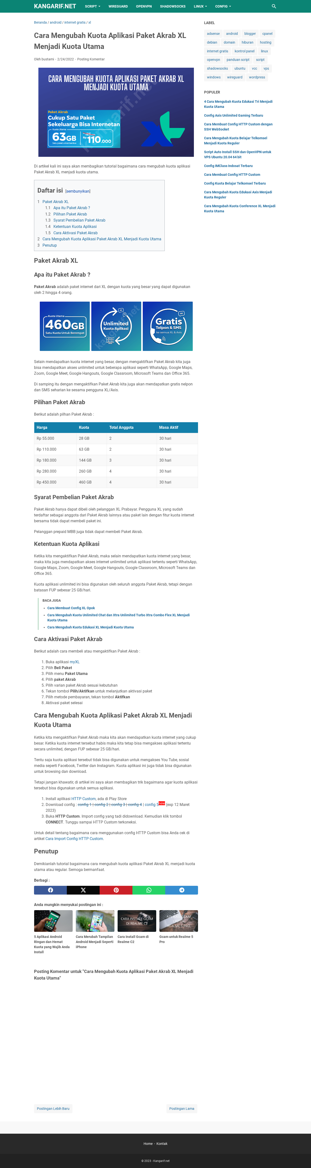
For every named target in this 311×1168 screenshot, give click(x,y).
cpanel (267, 34)
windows (214, 77)
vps (266, 68)
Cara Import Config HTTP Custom (74, 838)
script (260, 60)
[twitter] (83, 890)
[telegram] (181, 890)
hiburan (247, 42)
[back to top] (301, 1157)
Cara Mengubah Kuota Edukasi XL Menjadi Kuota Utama (90, 627)
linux (264, 51)
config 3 (118, 804)
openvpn (213, 60)
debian (212, 42)
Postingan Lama (181, 1109)
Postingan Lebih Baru (53, 1109)
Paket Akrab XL (56, 201)
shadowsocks (217, 68)
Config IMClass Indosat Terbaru (228, 166)
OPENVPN (144, 6)
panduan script (238, 60)
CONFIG (221, 6)
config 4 (135, 804)
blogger (250, 34)
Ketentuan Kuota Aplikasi (75, 226)
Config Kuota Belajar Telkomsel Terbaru (235, 183)
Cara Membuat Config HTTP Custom (232, 175)
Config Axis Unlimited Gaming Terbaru (233, 115)
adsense (213, 34)
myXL (75, 662)
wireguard (234, 77)
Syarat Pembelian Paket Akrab (79, 220)
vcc (254, 68)
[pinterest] (116, 890)
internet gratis (217, 51)
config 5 (152, 804)
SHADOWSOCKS (173, 6)
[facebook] (50, 890)
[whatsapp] (148, 890)
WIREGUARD (118, 6)
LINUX (199, 6)
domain (229, 42)
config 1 (85, 804)
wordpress (257, 77)
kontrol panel (244, 51)
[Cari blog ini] (274, 6)
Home (148, 1144)
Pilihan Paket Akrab (70, 214)
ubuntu (239, 68)
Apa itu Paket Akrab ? (71, 208)
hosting (265, 42)
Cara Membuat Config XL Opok (71, 608)
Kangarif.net (55, 6)
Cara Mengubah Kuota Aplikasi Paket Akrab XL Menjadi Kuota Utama (102, 239)
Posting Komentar (91, 59)
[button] (39, 184)
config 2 (101, 804)
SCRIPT (91, 6)
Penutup (50, 245)
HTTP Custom (83, 798)
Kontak (161, 1144)
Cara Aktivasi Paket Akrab (75, 233)
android (232, 34)
